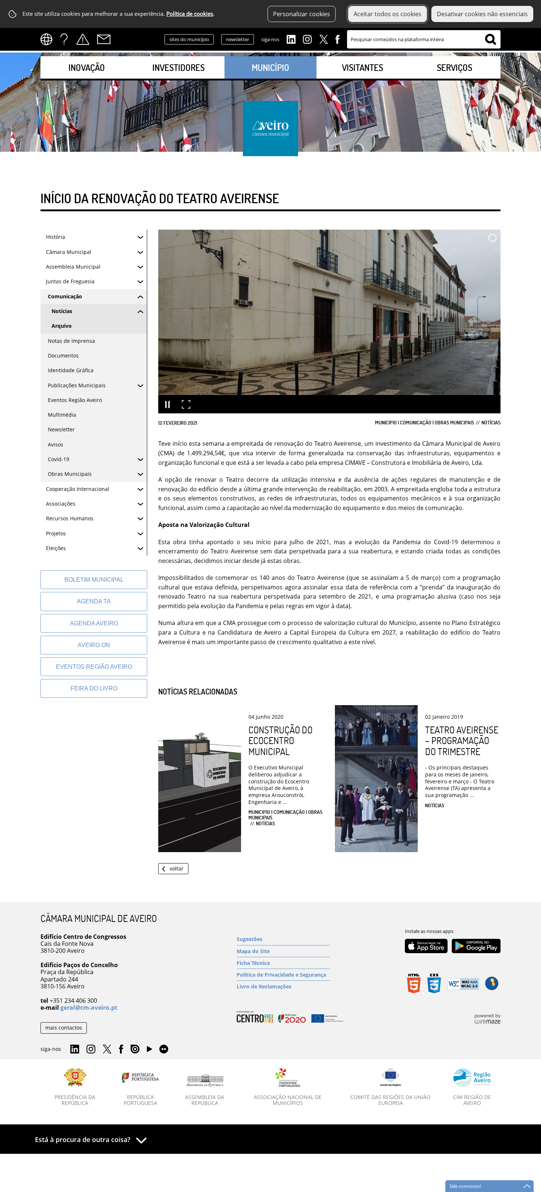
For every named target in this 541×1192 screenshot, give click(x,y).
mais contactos (63, 1027)
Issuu (135, 1049)
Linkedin (291, 38)
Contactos (103, 39)
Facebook (337, 38)
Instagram (307, 38)
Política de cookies (189, 14)
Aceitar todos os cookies (387, 14)
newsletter (237, 39)
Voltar (177, 868)
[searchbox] (424, 39)
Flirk (163, 1049)
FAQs (64, 39)
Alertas (83, 39)
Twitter (323, 38)
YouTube (149, 1051)
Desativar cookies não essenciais (482, 14)
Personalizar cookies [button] (301, 14)
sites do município (189, 39)
